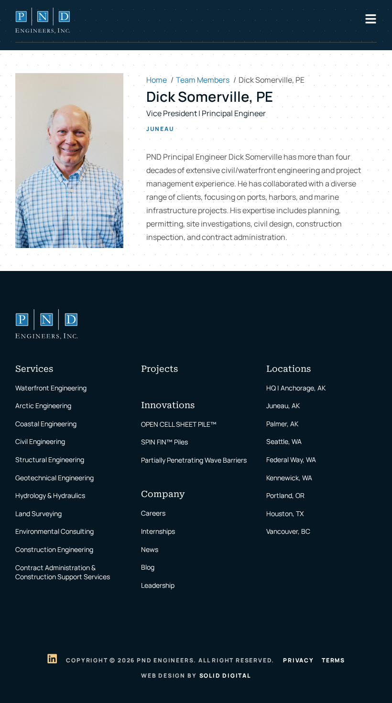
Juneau (160, 129)
